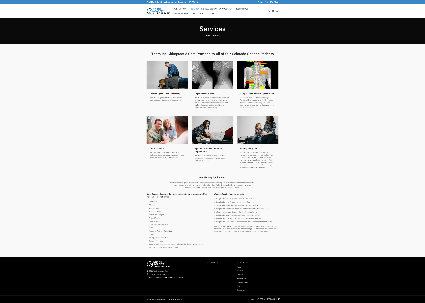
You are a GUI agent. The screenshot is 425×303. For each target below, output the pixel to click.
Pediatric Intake (242, 282)
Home (208, 35)
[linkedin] (276, 11)
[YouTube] (273, 11)
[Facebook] (266, 11)
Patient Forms (241, 278)
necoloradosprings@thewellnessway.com (169, 277)
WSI (180, 299)
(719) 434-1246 (159, 274)
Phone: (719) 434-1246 (267, 2)
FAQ (238, 286)
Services (240, 275)
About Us (240, 271)
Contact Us (241, 290)
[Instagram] (269, 11)
